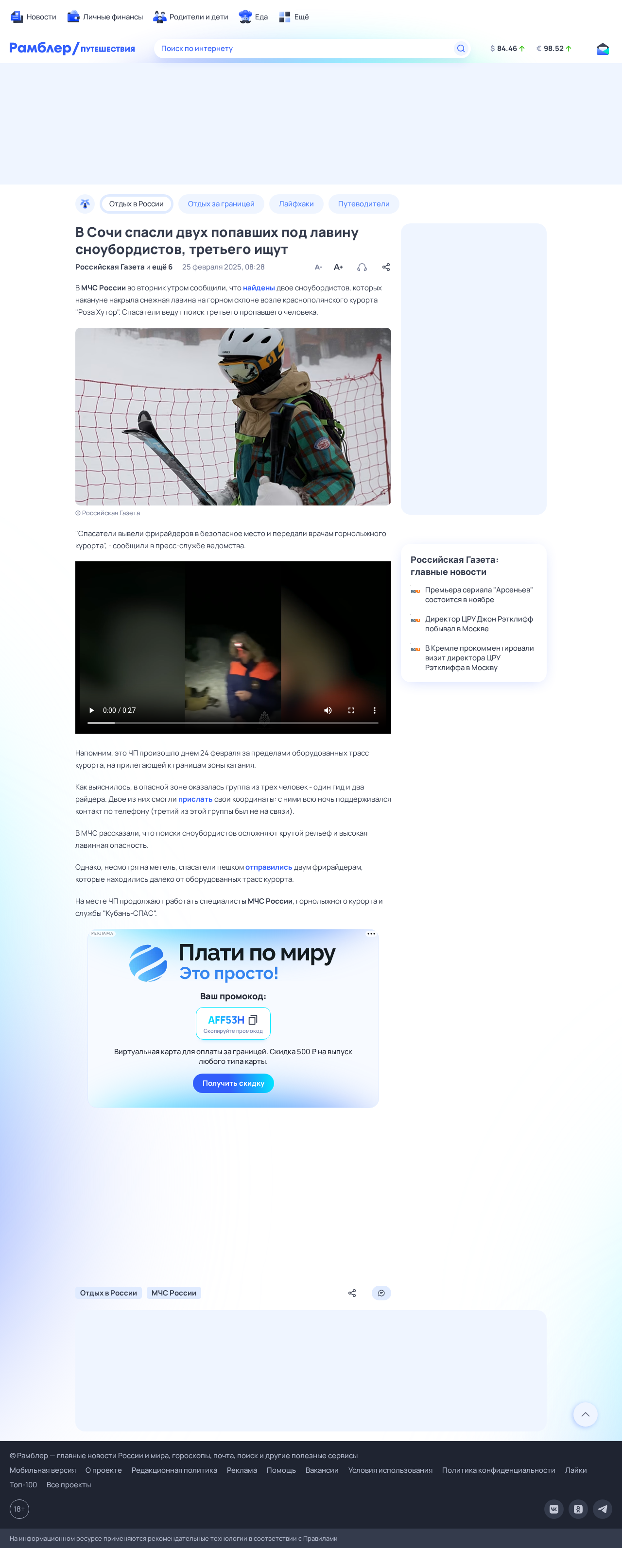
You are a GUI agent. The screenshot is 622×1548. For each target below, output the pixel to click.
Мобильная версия (43, 1470)
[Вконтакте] (554, 1509)
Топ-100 (23, 1485)
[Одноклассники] (578, 1509)
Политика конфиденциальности (498, 1470)
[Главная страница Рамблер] (45, 48)
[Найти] (461, 48)
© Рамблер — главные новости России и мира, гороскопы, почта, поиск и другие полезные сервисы (184, 1455)
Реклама (242, 1470)
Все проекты (69, 1485)
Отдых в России (108, 1293)
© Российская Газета (107, 512)
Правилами (320, 1538)
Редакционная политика (174, 1470)
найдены (259, 288)
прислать (195, 799)
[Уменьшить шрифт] (318, 267)
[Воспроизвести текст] (362, 267)
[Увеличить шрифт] (338, 267)
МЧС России (103, 288)
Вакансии (322, 1470)
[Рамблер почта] (602, 48)
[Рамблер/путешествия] (108, 48)
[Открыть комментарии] (381, 1293)
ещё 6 (162, 267)
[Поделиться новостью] (386, 267)
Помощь (281, 1470)
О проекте (104, 1470)
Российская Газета (110, 267)
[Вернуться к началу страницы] (585, 1414)
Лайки (576, 1470)
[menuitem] (33, 17)
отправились (269, 867)
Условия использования (390, 1470)
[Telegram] (602, 1509)
